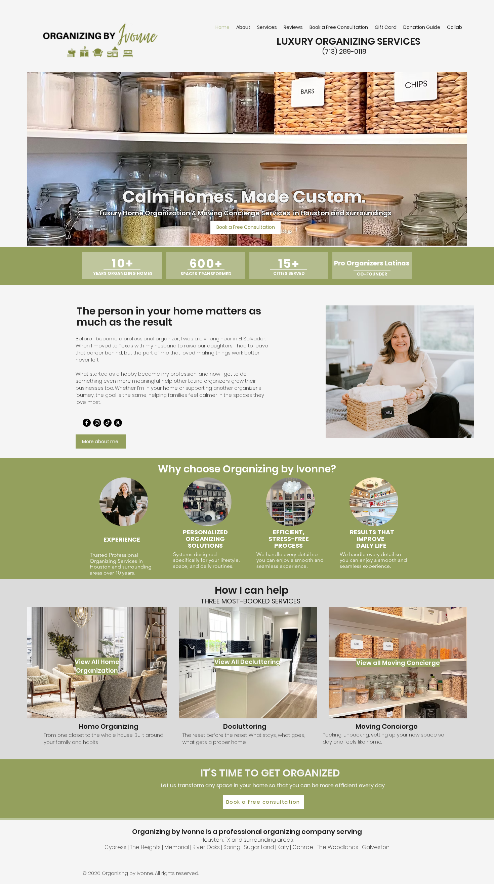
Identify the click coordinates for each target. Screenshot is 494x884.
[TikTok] (108, 423)
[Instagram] (97, 423)
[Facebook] (87, 423)
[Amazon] (118, 423)
